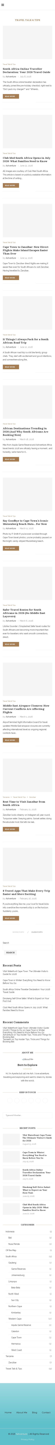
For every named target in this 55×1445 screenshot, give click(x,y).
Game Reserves (31, 1269)
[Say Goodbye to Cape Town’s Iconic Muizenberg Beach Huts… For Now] (27, 494)
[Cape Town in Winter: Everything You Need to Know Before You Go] (11, 1157)
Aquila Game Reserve (31, 1325)
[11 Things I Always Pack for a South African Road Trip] (27, 312)
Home (8, 1412)
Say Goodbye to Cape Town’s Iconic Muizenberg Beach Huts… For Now (25, 522)
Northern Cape (30, 1306)
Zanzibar (30, 1362)
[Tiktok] (10, 1422)
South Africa (29, 1256)
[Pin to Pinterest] (27, 102)
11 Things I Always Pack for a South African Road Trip (26, 341)
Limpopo (30, 1281)
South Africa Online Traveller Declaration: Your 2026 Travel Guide (26, 70)
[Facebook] (10, 1100)
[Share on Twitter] (24, 102)
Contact (46, 1412)
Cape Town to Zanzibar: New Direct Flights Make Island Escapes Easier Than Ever (25, 250)
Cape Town (31, 1337)
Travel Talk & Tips (29, 1369)
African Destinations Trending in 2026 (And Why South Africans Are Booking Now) (25, 432)
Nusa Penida (30, 1244)
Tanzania (29, 1356)
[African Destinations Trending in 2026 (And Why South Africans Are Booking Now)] (27, 402)
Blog (34, 1412)
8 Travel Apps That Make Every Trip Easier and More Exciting (26, 892)
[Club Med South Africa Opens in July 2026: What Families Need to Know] (27, 131)
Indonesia (29, 1231)
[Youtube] (38, 1100)
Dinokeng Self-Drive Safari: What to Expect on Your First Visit (36, 1190)
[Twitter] (17, 1100)
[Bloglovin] (45, 1100)
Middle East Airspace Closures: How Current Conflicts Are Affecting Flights (26, 709)
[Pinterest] (31, 1100)
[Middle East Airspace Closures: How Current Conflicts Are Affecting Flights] (27, 679)
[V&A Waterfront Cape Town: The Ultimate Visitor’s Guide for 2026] (11, 1139)
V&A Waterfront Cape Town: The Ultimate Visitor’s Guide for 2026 (37, 1138)
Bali (30, 1238)
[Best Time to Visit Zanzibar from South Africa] (27, 775)
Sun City (31, 1300)
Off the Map (29, 1250)
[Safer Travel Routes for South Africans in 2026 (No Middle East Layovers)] (27, 583)
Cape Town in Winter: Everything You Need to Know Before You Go (24, 1031)
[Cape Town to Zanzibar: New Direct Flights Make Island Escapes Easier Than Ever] (27, 220)
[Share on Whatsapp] (30, 102)
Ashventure (11, 76)
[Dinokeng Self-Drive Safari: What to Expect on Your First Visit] (11, 1191)
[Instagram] (24, 1100)
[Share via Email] (33, 102)
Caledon (31, 1331)
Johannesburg (31, 1275)
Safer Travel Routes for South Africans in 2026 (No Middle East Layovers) (24, 613)
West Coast (31, 1350)
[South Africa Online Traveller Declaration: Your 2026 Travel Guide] (27, 42)
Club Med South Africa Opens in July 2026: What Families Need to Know (26, 159)
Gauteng (30, 1263)
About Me (21, 1412)
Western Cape (30, 1319)
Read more (10, 96)
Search (6, 943)
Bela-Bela (31, 1287)
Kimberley (31, 1312)
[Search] (53, 5)
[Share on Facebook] (21, 102)
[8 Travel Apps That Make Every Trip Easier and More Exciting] (27, 864)
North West (30, 1294)
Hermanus (31, 1344)
